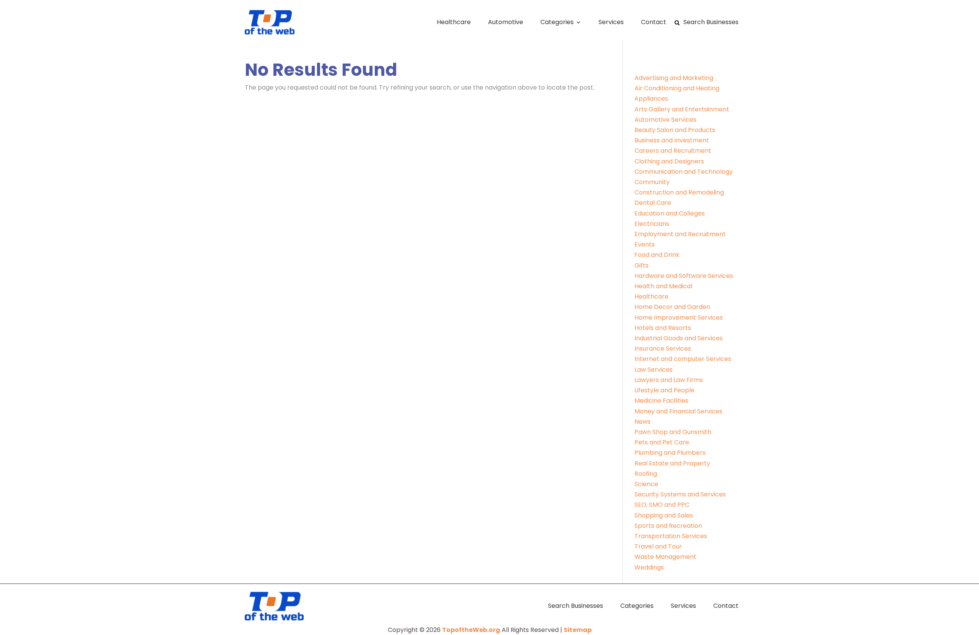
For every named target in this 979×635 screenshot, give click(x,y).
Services (611, 22)
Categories (557, 22)
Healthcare (454, 22)
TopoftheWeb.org (471, 629)
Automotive (505, 22)
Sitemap (578, 629)
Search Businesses (710, 22)
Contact (653, 22)
